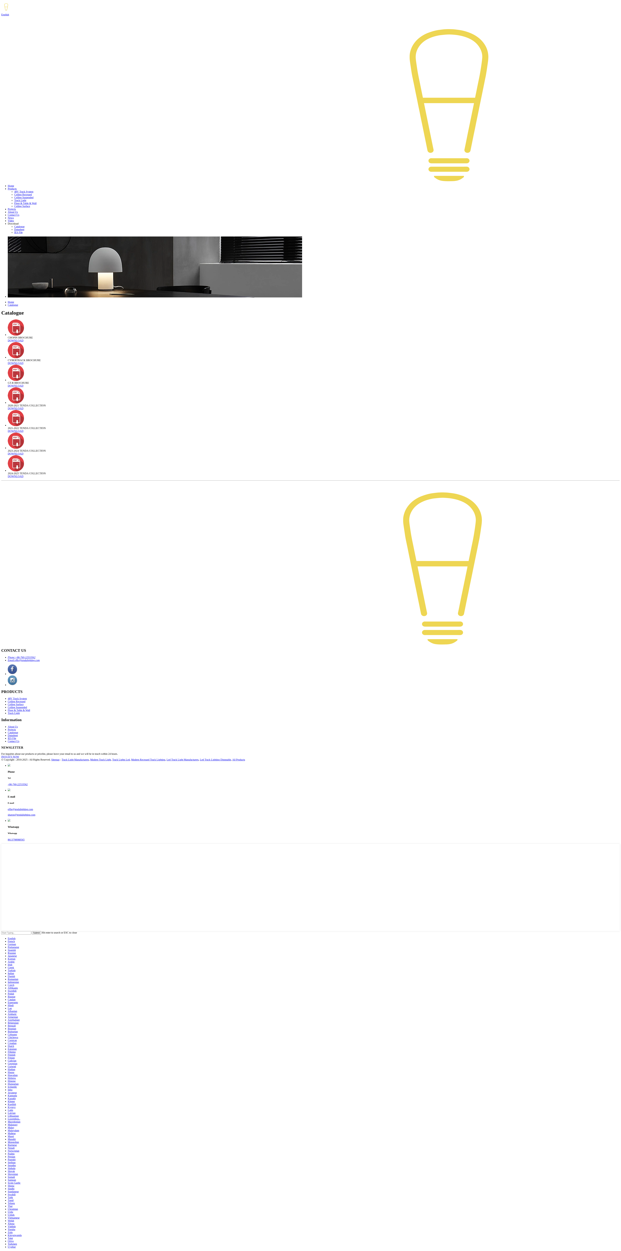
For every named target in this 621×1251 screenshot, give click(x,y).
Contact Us (13, 215)
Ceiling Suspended (23, 197)
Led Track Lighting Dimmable (215, 759)
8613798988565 (16, 839)
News (11, 217)
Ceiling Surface (22, 206)
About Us (13, 212)
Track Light (20, 200)
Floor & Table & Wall (25, 203)
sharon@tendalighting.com (21, 814)
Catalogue (19, 226)
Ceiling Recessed (23, 194)
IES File (18, 232)
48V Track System (23, 191)
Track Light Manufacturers (75, 759)
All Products (238, 759)
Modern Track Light (100, 759)
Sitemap (55, 759)
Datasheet (19, 229)
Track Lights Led (121, 759)
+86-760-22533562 (18, 784)
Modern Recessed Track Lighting (148, 759)
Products (12, 188)
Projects (12, 209)
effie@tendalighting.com (20, 809)
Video (11, 220)
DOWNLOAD (15, 340)
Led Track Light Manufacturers (183, 759)
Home (11, 185)
